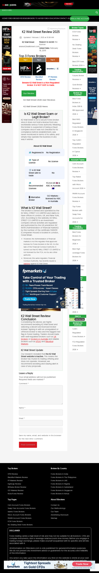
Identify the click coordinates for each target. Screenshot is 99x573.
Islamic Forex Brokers (16, 511)
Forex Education (51, 18)
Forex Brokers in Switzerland (62, 487)
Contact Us (64, 18)
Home (4, 18)
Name (22, 408)
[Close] (77, 268)
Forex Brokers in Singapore (61, 490)
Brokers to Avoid (35, 18)
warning (27, 263)
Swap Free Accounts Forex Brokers (22, 508)
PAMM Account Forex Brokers (19, 518)
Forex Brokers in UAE (59, 480)
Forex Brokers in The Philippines (63, 477)
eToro (38, 341)
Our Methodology (58, 508)
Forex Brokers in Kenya (60, 493)
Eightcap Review (14, 484)
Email (22, 418)
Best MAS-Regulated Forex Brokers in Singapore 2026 (77, 127)
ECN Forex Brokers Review (76, 36)
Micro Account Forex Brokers (19, 515)
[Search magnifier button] (97, 12)
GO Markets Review (15, 490)
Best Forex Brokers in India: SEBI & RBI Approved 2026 (78, 106)
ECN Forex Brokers (15, 521)
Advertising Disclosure (59, 515)
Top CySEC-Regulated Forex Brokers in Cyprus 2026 (77, 148)
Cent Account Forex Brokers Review (77, 168)
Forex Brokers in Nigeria (60, 484)
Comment (24, 383)
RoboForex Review (15, 493)
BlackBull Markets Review (18, 477)
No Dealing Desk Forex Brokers (20, 525)
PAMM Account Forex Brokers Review (78, 197)
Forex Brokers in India (59, 474)
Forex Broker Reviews (17, 18)
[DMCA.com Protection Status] (77, 320)
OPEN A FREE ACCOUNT (79, 18)
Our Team (55, 511)
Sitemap (54, 518)
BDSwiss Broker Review (17, 487)
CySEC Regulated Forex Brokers (77, 333)
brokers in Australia (39, 339)
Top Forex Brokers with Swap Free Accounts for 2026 (77, 214)
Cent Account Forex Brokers (19, 505)
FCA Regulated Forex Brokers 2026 (78, 346)
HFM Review (13, 474)
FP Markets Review (15, 480)
